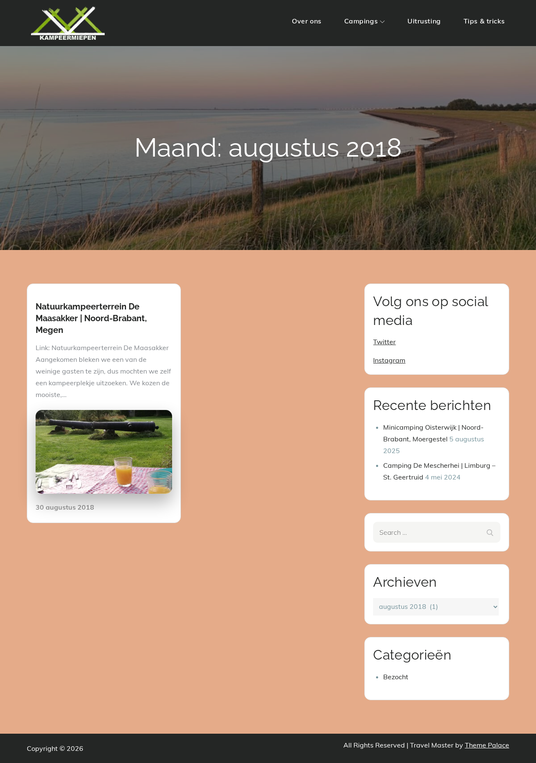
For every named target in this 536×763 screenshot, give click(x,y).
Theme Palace (487, 745)
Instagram (389, 360)
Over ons (306, 21)
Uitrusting (424, 21)
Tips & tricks (484, 21)
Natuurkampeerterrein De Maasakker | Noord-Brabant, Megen (91, 318)
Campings (361, 21)
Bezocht (395, 677)
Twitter (384, 342)
